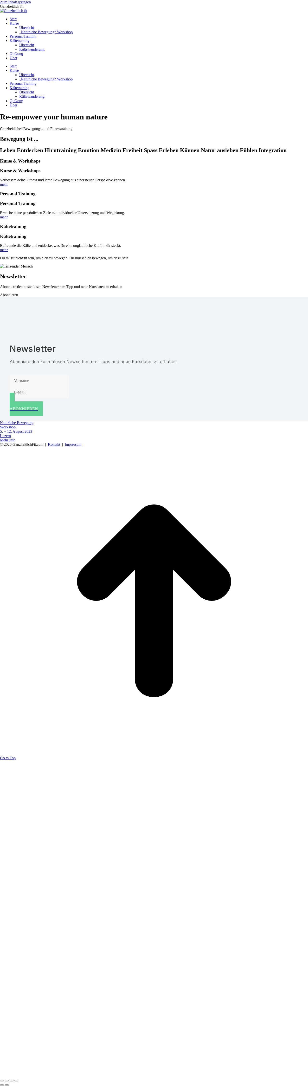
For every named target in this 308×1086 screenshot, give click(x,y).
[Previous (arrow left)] (2, 1085)
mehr (4, 184)
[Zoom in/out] (16, 1080)
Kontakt (54, 444)
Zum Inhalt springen (15, 2)
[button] (9, 295)
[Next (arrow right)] (7, 1085)
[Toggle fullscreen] (11, 1080)
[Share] (7, 1080)
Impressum (73, 444)
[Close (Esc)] (2, 1080)
